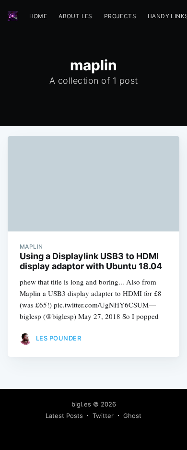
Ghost (132, 415)
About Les (75, 16)
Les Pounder (59, 338)
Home (38, 16)
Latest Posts (64, 415)
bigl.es (81, 404)
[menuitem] (38, 16)
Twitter (103, 415)
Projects (120, 16)
